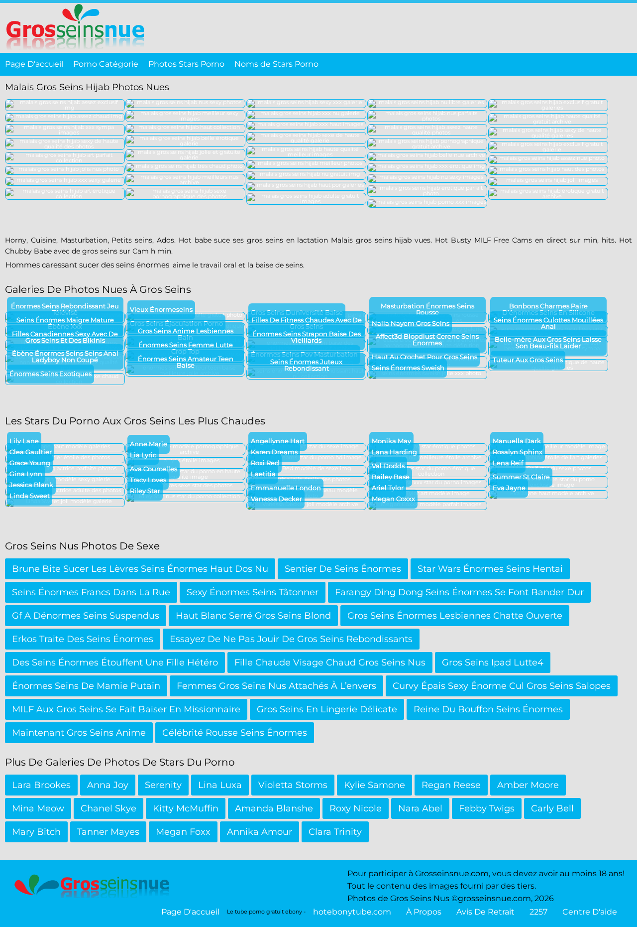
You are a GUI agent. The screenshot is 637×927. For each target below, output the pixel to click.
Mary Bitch (36, 831)
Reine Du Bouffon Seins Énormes (488, 709)
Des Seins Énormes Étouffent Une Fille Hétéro (115, 662)
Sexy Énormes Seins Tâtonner (252, 592)
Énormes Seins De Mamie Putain (86, 685)
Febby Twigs (487, 808)
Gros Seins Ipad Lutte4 (492, 662)
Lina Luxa (220, 785)
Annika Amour (259, 831)
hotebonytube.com (352, 912)
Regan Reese (451, 785)
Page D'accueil (34, 64)
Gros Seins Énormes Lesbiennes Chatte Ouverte (454, 615)
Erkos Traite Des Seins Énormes (82, 639)
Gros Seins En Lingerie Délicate (327, 709)
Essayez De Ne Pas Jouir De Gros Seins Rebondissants (291, 639)
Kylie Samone (374, 785)
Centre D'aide (589, 912)
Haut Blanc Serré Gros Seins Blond (253, 615)
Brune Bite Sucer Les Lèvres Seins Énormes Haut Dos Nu (140, 568)
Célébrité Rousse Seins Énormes (234, 732)
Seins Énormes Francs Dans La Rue (91, 592)
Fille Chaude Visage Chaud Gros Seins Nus (329, 662)
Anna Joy (107, 785)
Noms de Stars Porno (276, 64)
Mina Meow (38, 808)
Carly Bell (552, 808)
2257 (538, 912)
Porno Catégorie (105, 64)
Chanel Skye (108, 808)
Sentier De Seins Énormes (343, 568)
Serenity (163, 785)
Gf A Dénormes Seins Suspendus (85, 615)
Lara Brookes (41, 785)
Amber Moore (528, 785)
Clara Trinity (335, 831)
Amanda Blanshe (274, 808)
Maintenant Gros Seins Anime (79, 732)
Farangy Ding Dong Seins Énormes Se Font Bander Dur (459, 592)
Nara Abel (420, 808)
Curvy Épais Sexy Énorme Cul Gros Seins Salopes (502, 685)
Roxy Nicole (355, 808)
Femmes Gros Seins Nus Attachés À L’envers (276, 685)
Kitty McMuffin (185, 808)
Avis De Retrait (485, 912)
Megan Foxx (183, 831)
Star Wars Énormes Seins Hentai (490, 568)
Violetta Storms (292, 785)
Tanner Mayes (108, 831)
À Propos (423, 912)
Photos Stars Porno (186, 64)
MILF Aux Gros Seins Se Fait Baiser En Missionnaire (126, 709)
